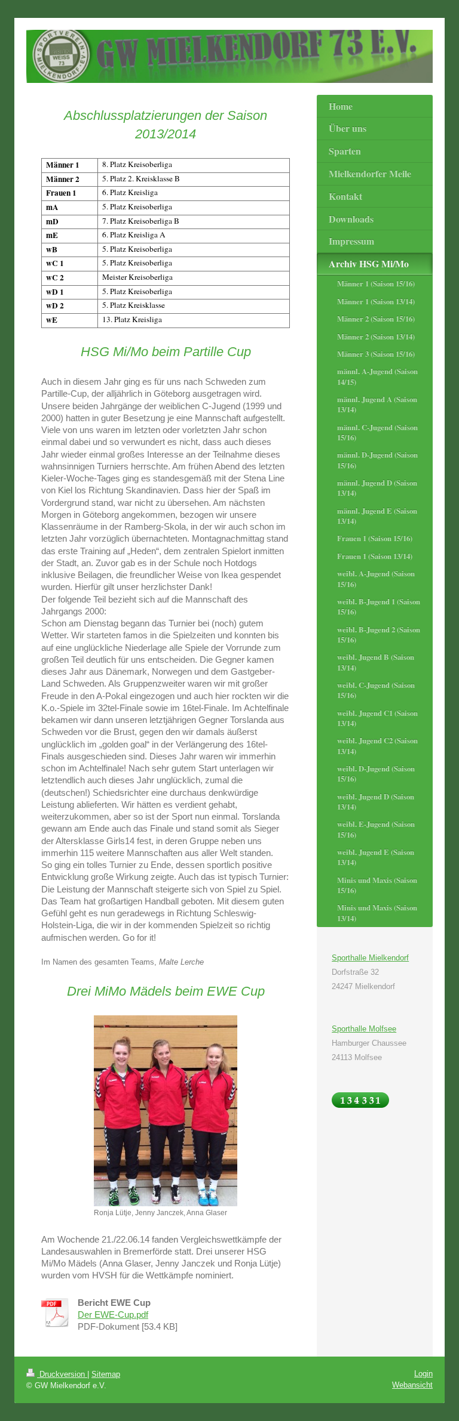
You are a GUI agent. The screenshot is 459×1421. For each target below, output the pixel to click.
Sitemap (105, 1374)
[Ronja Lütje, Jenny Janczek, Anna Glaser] (165, 1110)
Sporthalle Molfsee (364, 1028)
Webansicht (412, 1384)
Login (423, 1373)
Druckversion (62, 1374)
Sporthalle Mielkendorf (370, 957)
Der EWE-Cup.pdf (113, 1314)
